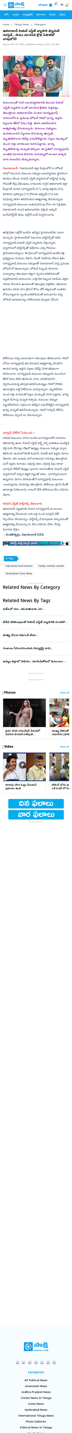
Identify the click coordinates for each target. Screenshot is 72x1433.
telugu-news (21, 24)
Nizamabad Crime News (19, 573)
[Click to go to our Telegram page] (48, 1362)
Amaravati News (36, 1386)
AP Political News (36, 1380)
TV (61, 5)
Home (6, 24)
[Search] (50, 5)
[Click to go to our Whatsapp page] (24, 1362)
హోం (6, 14)
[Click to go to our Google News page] (54, 1362)
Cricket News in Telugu (36, 1398)
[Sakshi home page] (36, 1347)
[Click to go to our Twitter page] (30, 1362)
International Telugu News (36, 1416)
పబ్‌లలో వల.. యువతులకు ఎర (33, 609)
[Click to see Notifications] (67, 5)
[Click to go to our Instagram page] (36, 1362)
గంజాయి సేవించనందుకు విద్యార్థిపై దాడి (36, 648)
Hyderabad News (36, 1410)
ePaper (43, 5)
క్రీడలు (62, 14)
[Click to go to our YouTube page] (42, 1362)
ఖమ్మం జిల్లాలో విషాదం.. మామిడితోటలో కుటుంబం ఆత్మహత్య (36, 662)
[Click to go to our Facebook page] (18, 1362)
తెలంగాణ (40, 14)
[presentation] (7, 712)
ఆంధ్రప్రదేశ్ (27, 14)
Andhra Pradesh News (36, 1392)
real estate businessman (19, 566)
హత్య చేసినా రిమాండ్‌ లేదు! (35, 635)
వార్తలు (16, 14)
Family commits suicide (51, 566)
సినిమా (52, 14)
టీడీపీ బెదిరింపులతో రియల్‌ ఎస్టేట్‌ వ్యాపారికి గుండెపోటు (36, 622)
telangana (40, 24)
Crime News (36, 1404)
